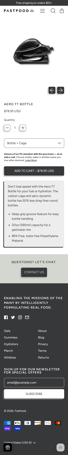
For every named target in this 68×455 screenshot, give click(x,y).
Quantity (9, 120)
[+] (23, 128)
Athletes (10, 357)
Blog (41, 337)
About (42, 331)
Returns (43, 357)
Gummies (10, 337)
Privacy (43, 344)
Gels (7, 331)
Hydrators (11, 344)
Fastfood (20, 411)
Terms (42, 351)
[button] (53, 11)
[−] (7, 128)
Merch (8, 351)
